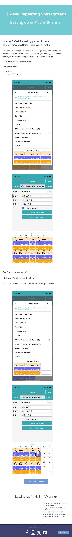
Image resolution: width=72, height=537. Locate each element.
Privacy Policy (50, 527)
